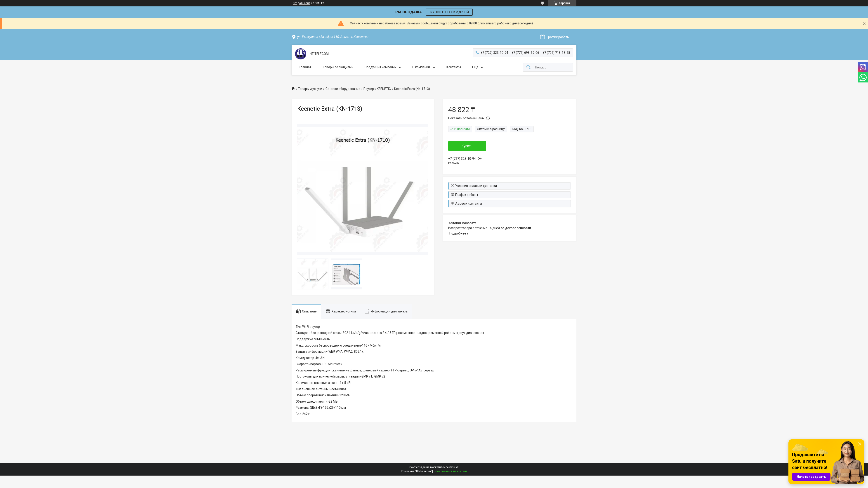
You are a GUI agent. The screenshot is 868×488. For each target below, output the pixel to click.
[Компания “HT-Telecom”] (300, 53)
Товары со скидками (338, 67)
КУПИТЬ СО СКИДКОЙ (449, 12)
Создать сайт (301, 3)
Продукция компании (380, 67)
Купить (467, 146)
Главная (305, 67)
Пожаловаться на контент (450, 471)
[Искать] (528, 67)
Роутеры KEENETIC (377, 89)
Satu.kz (454, 467)
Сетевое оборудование (343, 89)
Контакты (453, 67)
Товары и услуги (310, 89)
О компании (421, 67)
